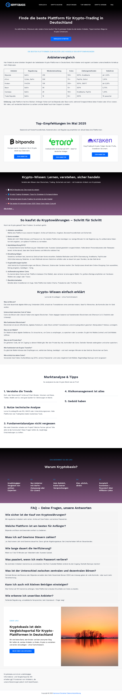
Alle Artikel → (9, 209)
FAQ (112, 4)
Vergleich (43, 4)
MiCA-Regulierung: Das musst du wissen (24, 190)
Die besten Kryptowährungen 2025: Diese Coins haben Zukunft (33, 204)
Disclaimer (63, 693)
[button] (61, 39)
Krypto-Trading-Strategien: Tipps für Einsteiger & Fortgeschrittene (34, 194)
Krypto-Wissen (100, 4)
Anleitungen (71, 4)
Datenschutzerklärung (74, 693)
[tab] (61, 517)
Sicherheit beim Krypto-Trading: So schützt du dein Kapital (31, 199)
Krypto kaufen (56, 4)
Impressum (56, 693)
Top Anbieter (86, 4)
